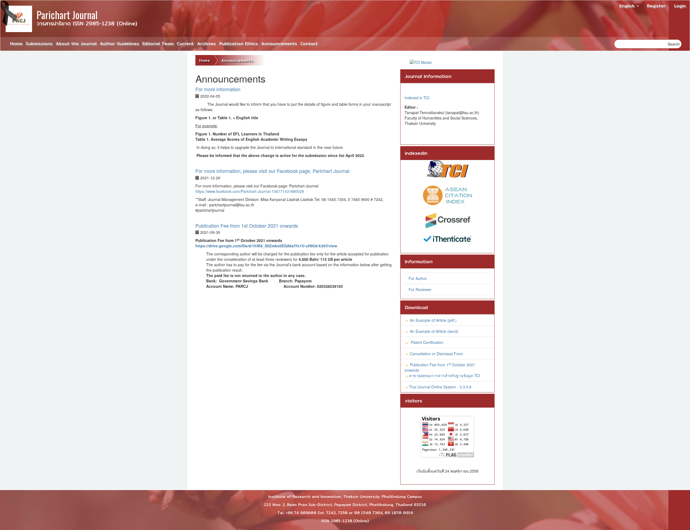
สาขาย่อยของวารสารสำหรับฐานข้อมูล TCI (444, 375)
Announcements (279, 43)
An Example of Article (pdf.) (433, 320)
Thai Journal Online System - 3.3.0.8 (440, 386)
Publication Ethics (238, 43)
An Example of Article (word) (433, 331)
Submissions (39, 43)
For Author (418, 278)
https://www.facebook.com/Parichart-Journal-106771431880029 (249, 191)
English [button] (627, 5)
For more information (217, 89)
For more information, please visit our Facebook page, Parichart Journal (273, 170)
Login (680, 5)
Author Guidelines (119, 43)
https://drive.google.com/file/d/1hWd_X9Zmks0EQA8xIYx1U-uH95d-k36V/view (266, 245)
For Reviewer (420, 289)
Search (674, 44)
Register (656, 5)
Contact (309, 43)
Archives (206, 43)
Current (185, 43)
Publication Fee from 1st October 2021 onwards (246, 225)
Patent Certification (426, 342)
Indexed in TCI (417, 97)
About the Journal (76, 43)
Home (16, 43)
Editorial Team (158, 43)
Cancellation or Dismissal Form (436, 353)
